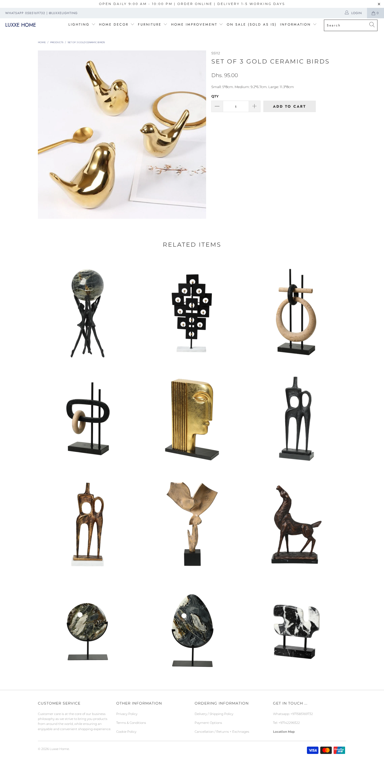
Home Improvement (195, 24)
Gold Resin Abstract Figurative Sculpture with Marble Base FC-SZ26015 (192, 416)
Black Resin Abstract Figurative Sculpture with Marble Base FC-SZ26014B (296, 416)
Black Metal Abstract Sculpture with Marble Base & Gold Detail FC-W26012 (192, 311)
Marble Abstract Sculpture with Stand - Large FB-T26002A (192, 628)
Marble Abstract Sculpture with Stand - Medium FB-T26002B (87, 628)
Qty (215, 96)
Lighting (79, 24)
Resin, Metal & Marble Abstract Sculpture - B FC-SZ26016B (296, 311)
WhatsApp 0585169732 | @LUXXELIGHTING (41, 13)
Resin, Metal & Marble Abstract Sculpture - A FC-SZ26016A (87, 416)
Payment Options (208, 723)
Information (295, 24)
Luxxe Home (20, 25)
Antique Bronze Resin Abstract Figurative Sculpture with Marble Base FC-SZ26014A (87, 522)
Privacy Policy (126, 714)
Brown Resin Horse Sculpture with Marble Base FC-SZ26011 (296, 522)
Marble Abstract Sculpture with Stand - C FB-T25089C (296, 628)
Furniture (149, 24)
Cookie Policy (126, 732)
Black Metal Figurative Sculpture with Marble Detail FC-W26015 (87, 311)
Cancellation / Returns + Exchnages (222, 732)
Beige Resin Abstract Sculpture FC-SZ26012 (192, 522)
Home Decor (114, 24)
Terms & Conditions (131, 723)
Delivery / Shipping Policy (214, 714)
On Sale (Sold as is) (252, 24)
